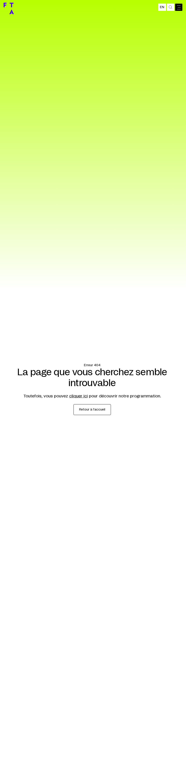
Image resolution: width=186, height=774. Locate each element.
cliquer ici (78, 396)
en (162, 7)
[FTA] (9, 8)
